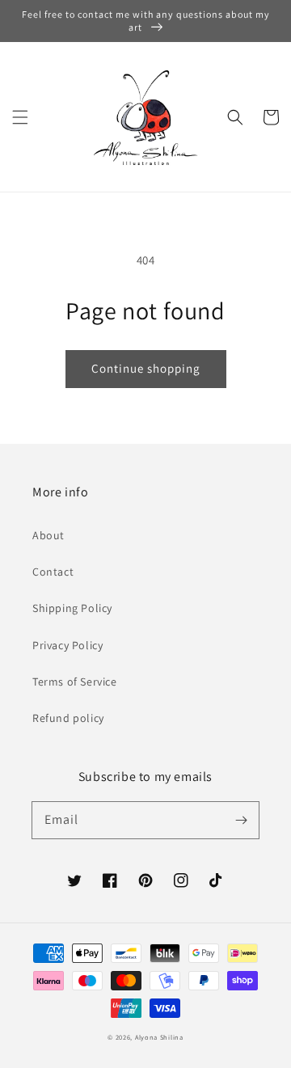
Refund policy (68, 718)
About (48, 535)
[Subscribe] (241, 820)
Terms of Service (74, 681)
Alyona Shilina (159, 1036)
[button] (20, 117)
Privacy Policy (67, 645)
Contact (53, 571)
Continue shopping (145, 368)
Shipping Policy (72, 608)
